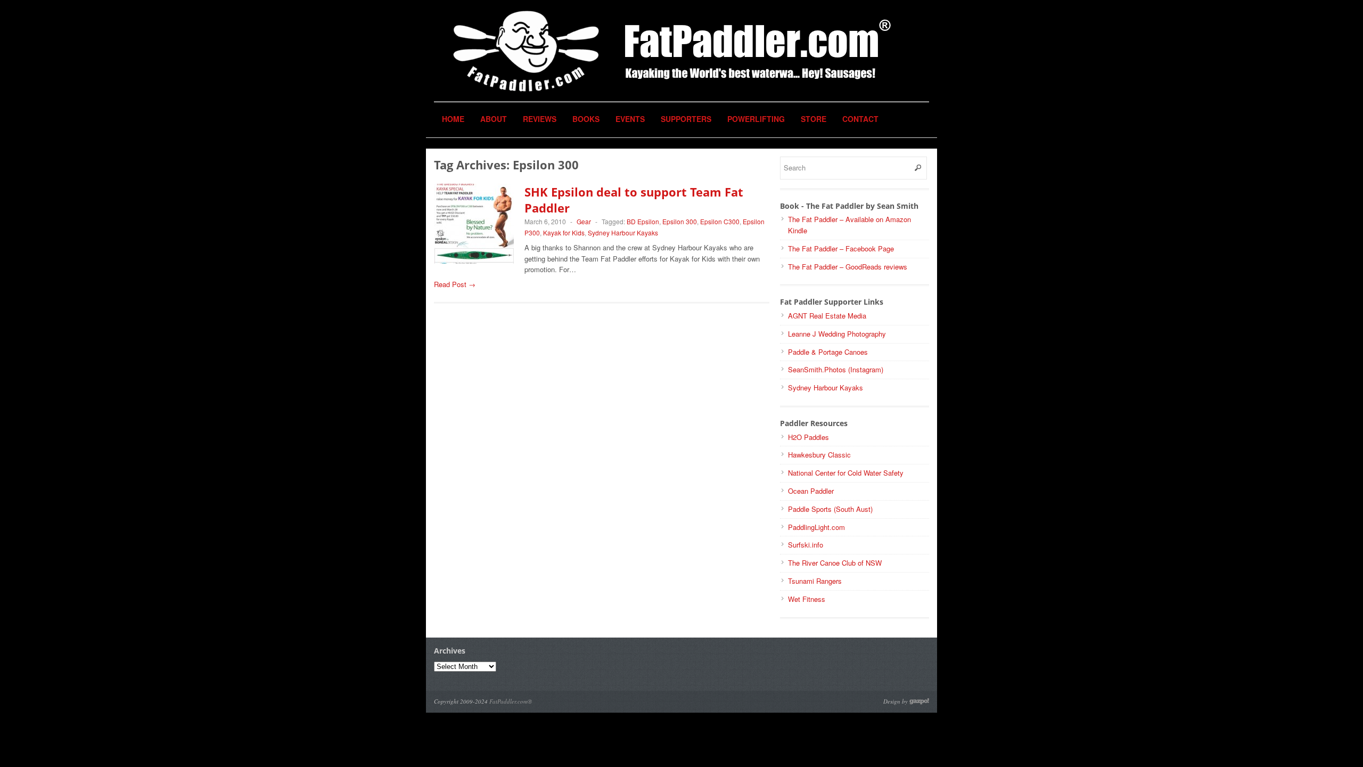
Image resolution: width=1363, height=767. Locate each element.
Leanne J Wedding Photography (837, 334)
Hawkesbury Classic (819, 455)
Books (586, 118)
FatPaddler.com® (510, 701)
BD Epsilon (643, 221)
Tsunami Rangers (815, 581)
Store (813, 118)
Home (453, 118)
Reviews (539, 118)
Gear (584, 221)
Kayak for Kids (564, 232)
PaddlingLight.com (816, 527)
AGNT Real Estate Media (827, 316)
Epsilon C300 (720, 221)
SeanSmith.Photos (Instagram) (835, 369)
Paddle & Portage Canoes (828, 352)
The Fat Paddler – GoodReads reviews (847, 267)
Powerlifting (756, 118)
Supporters (686, 118)
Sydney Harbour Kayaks (623, 232)
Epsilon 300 (679, 221)
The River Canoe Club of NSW (835, 563)
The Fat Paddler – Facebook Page (841, 248)
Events (630, 118)
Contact (860, 118)
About (493, 118)
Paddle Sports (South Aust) (830, 509)
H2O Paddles (808, 437)
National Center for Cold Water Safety (846, 473)
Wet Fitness (806, 599)
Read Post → (454, 284)
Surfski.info (805, 545)
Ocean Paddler (811, 491)
